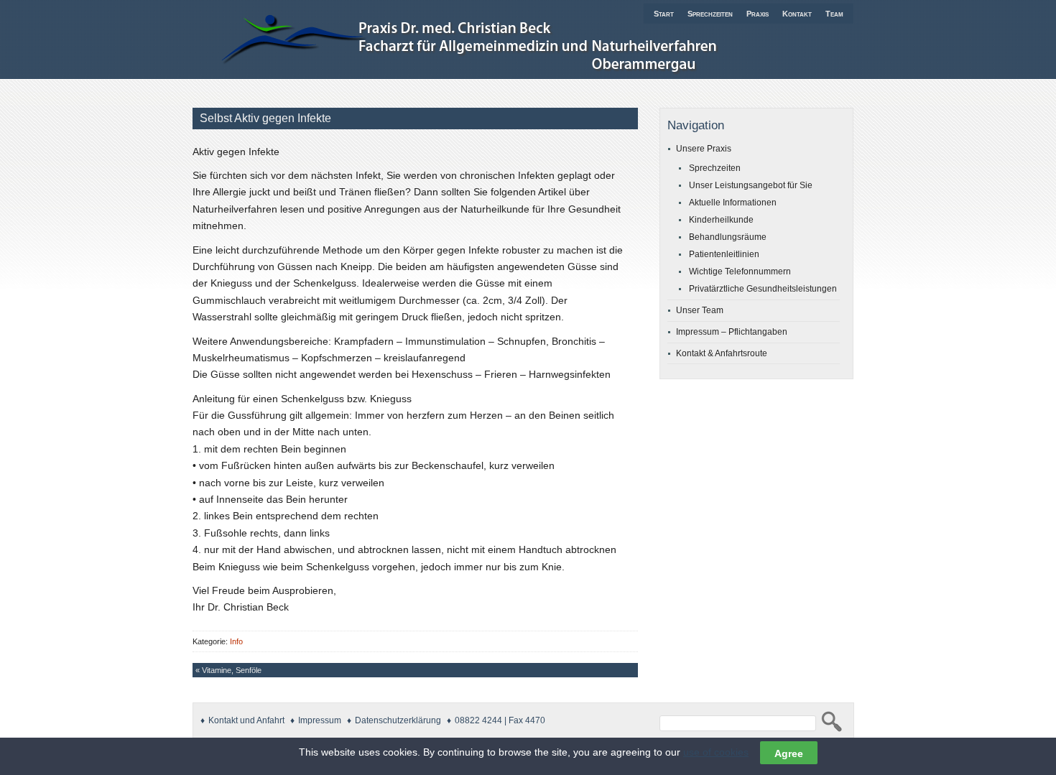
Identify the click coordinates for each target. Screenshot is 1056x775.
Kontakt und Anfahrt (246, 720)
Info (236, 641)
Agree (788, 752)
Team (834, 13)
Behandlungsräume (727, 237)
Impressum (319, 720)
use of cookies (716, 752)
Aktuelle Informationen (733, 203)
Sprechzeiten (710, 13)
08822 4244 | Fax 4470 (500, 720)
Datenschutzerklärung (398, 720)
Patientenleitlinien (724, 254)
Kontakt (797, 13)
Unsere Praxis (703, 149)
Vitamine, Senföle (231, 670)
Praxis (757, 13)
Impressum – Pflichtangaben (731, 332)
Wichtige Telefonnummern (740, 271)
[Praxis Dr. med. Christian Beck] (498, 76)
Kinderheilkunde (721, 220)
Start (664, 13)
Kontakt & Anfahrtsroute (721, 353)
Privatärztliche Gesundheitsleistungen (763, 289)
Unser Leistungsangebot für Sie (750, 185)
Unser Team (699, 310)
